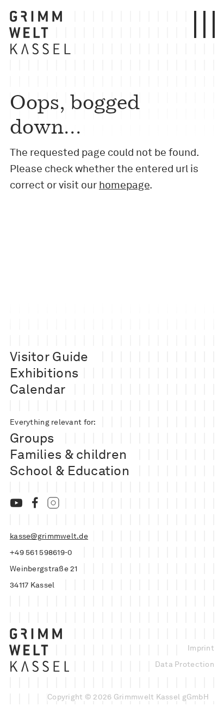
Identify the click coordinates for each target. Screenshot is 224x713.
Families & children (68, 454)
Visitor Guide (49, 356)
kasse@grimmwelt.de (49, 536)
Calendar (37, 389)
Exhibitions (44, 373)
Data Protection (184, 664)
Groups (32, 438)
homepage (124, 185)
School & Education (69, 470)
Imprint (201, 647)
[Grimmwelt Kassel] (42, 35)
